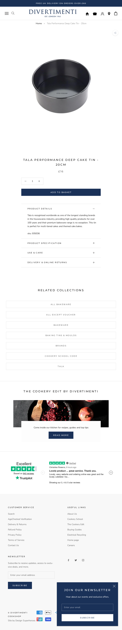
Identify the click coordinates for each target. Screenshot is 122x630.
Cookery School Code (61, 356)
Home (39, 23)
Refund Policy (15, 529)
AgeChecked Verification (20, 519)
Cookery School (75, 519)
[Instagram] (83, 560)
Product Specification (44, 243)
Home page (73, 540)
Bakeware (61, 325)
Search (11, 513)
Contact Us (13, 545)
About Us (72, 513)
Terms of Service (16, 540)
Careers (71, 545)
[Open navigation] (7, 13)
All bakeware (61, 304)
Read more (61, 435)
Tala (61, 366)
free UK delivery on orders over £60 (61, 3)
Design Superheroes (25, 620)
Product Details (39, 208)
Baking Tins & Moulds (61, 335)
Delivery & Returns (17, 524)
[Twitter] (76, 560)
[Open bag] (115, 13)
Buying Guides (74, 529)
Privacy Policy (14, 534)
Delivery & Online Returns (47, 262)
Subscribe (87, 617)
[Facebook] (68, 560)
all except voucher (61, 314)
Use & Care (35, 252)
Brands (61, 345)
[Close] (114, 586)
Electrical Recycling (76, 534)
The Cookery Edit (75, 524)
